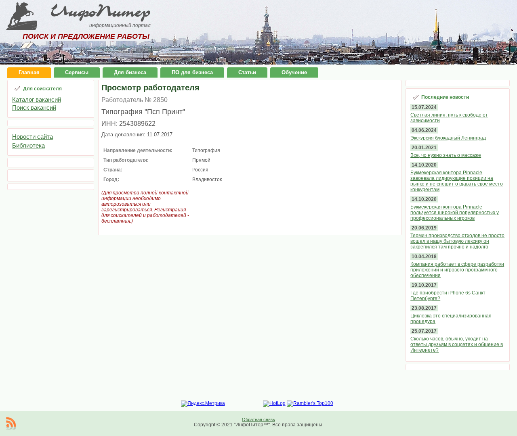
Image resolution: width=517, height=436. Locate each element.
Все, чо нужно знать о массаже (445, 155)
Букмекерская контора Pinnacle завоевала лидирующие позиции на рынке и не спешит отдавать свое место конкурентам (456, 181)
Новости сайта (32, 136)
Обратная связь (258, 419)
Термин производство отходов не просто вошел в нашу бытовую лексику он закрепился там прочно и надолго (457, 241)
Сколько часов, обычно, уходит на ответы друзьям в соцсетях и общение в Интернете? (456, 344)
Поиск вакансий (34, 107)
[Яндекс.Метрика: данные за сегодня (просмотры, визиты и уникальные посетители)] (203, 404)
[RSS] (11, 423)
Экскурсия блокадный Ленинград (448, 138)
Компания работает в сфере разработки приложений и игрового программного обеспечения (457, 269)
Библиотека (28, 145)
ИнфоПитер (100, 11)
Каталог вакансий (36, 99)
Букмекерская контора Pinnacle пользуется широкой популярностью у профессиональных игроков (454, 212)
